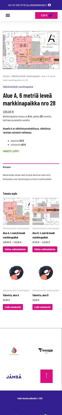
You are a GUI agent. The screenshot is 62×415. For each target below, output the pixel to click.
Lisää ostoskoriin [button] (13, 307)
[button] (7, 15)
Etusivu (6, 76)
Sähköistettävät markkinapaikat (26, 76)
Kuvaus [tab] (7, 167)
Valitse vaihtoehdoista (15, 249)
